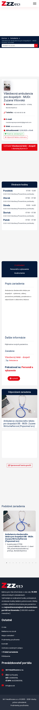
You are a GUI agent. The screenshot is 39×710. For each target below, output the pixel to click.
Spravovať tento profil (20, 465)
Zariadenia (14, 38)
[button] (4, 411)
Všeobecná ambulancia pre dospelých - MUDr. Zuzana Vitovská (18, 97)
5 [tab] (20, 563)
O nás (4, 627)
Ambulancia (13, 360)
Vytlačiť (14, 378)
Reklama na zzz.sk (9, 631)
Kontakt (5, 644)
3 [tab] (13, 563)
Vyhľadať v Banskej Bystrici (19, 147)
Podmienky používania (11, 639)
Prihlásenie (6, 656)
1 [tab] (7, 563)
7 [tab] (26, 563)
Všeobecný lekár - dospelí (17, 357)
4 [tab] (16, 563)
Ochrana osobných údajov (12, 648)
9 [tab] (33, 563)
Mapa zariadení (8, 635)
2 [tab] (10, 563)
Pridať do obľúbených (14, 134)
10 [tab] (36, 563)
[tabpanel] (19, 534)
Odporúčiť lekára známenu (16, 137)
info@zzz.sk (10, 685)
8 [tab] (29, 563)
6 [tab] (23, 563)
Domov (4, 38)
